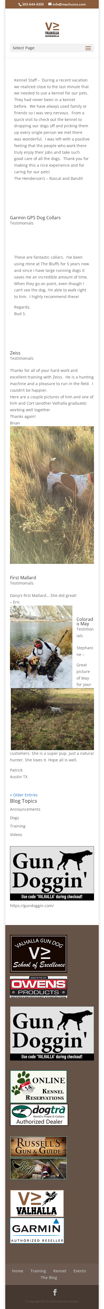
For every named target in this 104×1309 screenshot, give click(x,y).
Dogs (14, 817)
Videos (16, 834)
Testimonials (22, 223)
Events (79, 1270)
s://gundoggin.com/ (36, 905)
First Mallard (23, 578)
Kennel (59, 1270)
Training (18, 826)
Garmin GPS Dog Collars (35, 218)
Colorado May (85, 621)
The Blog (49, 1277)
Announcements (25, 809)
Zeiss (15, 353)
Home (17, 1270)
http (14, 905)
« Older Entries (24, 794)
